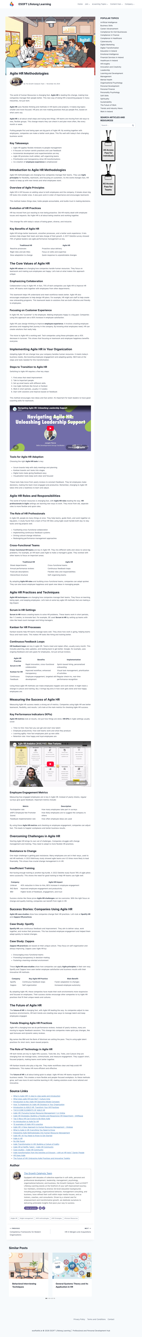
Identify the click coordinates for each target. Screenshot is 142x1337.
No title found (19, 1141)
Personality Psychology (110, 92)
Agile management (26, 1218)
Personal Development (109, 86)
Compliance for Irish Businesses (113, 32)
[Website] (43, 1208)
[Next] (88, 1274)
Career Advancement (109, 29)
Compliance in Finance (109, 35)
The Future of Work (108, 105)
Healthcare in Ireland (109, 61)
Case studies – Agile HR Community (28, 1150)
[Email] (40, 1208)
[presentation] (28, 1266)
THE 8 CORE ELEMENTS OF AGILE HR (29, 1110)
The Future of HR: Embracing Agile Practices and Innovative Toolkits (41, 1158)
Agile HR (14, 1218)
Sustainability (106, 102)
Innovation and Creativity (110, 67)
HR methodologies (42, 1218)
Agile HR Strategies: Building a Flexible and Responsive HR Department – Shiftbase (48, 1116)
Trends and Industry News (111, 108)
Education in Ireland (108, 51)
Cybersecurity (106, 41)
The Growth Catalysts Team (35, 84)
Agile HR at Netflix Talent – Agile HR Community (33, 1147)
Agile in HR (17, 1138)
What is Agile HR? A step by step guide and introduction (36, 1096)
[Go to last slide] (12, 1274)
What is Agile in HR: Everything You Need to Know (34, 1130)
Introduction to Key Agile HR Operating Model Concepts (36, 1102)
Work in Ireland (106, 111)
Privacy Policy (79, 1319)
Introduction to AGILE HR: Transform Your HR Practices (36, 1107)
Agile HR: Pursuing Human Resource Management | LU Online (39, 1113)
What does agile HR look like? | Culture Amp (31, 1099)
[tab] (46, 1298)
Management (105, 76)
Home (80, 4)
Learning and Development (111, 73)
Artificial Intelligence (108, 22)
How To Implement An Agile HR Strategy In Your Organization (38, 1105)
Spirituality (104, 99)
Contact (111, 1319)
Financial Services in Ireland (112, 57)
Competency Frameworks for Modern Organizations (25, 1232)
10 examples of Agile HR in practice (28, 1124)
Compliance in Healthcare (111, 38)
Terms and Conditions (96, 1319)
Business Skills (106, 26)
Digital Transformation (109, 48)
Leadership (105, 70)
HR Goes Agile (19, 1155)
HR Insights (105, 64)
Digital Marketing (107, 45)
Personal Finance (107, 89)
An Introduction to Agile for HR (26, 1121)
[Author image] (16, 83)
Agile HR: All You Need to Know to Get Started (32, 1136)
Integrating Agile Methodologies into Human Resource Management (41, 1133)
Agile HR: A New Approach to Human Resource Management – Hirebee (43, 1127)
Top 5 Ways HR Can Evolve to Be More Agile (31, 1119)
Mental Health (106, 80)
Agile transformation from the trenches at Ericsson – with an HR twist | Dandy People (48, 1153)
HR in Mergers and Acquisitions (78, 1230)
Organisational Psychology (111, 83)
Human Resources (71, 1218)
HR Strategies (57, 1218)
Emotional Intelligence (109, 54)
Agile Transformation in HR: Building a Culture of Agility (36, 1144)
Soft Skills (104, 96)
